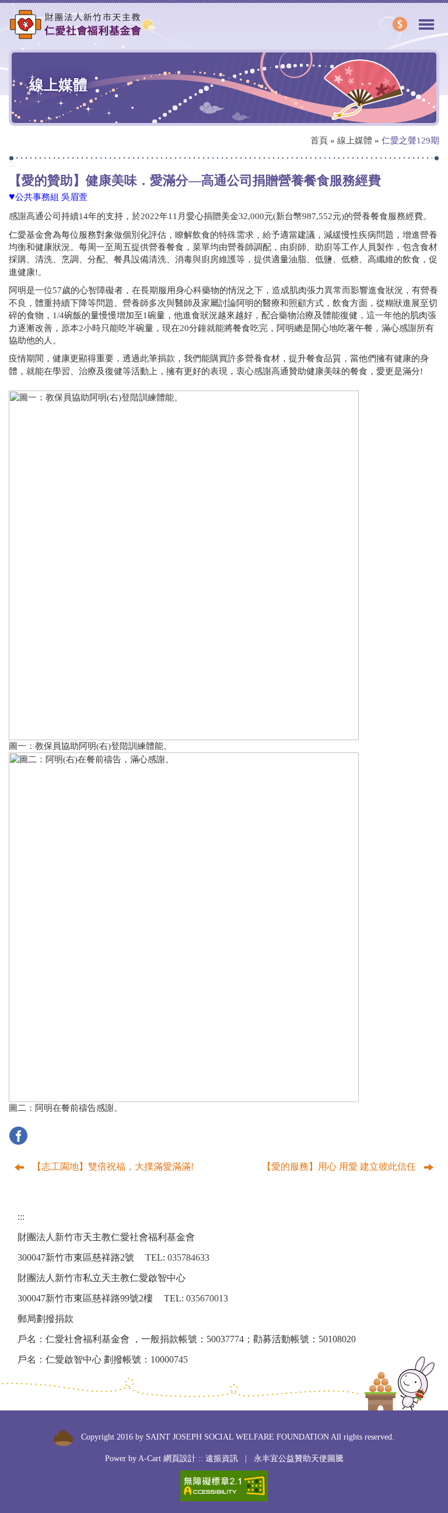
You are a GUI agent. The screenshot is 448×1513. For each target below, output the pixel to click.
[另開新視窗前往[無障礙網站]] (224, 1485)
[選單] (426, 19)
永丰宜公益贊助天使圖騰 (299, 1458)
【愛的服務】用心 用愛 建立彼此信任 (340, 1166)
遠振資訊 (221, 1458)
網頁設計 (179, 1458)
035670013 (207, 1298)
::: (12, 163)
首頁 (319, 140)
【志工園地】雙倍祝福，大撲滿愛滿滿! (112, 1166)
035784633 (188, 1257)
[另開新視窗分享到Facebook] (21, 1135)
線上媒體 (354, 140)
